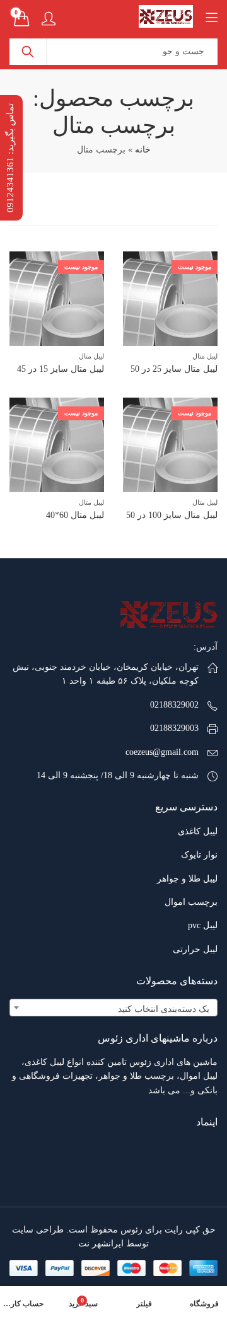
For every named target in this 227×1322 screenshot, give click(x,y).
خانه (143, 149)
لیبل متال (205, 356)
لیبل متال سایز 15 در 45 (60, 369)
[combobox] (113, 1007)
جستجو (27, 51)
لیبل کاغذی (198, 831)
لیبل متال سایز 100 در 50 (172, 515)
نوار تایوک (199, 854)
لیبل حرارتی (195, 949)
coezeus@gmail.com (162, 752)
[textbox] (113, 1009)
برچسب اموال (191, 902)
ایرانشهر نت (101, 1243)
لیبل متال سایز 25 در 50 (174, 369)
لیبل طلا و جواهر (187, 878)
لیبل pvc (203, 925)
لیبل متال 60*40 (75, 515)
